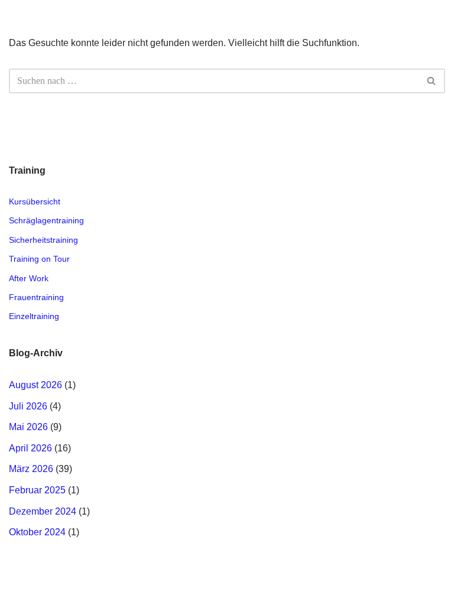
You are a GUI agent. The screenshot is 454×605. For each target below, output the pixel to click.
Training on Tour (39, 259)
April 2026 (30, 448)
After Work (28, 278)
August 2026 (35, 385)
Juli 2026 (28, 406)
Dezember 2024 (42, 511)
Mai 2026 (28, 427)
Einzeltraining (34, 316)
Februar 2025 (37, 490)
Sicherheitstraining (43, 240)
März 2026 (31, 469)
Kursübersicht (34, 201)
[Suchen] (432, 81)
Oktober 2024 (37, 532)
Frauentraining (36, 297)
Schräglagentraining (46, 220)
